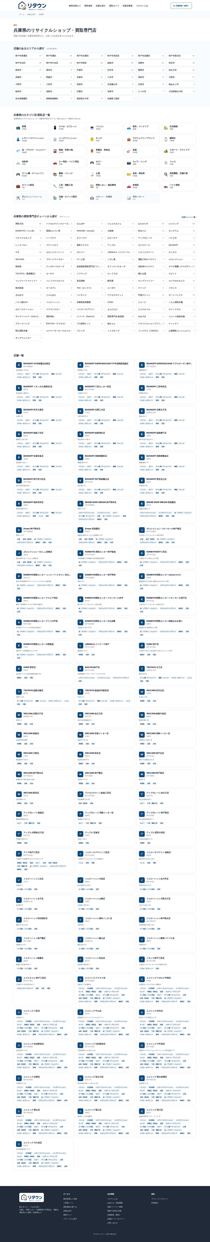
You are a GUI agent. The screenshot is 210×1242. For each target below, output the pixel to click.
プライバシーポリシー (159, 1199)
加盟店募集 (128, 5)
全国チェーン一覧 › (189, 217)
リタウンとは (142, 5)
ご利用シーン (68, 1203)
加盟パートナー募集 (115, 1207)
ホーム (21, 14)
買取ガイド (114, 5)
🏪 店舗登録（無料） (181, 6)
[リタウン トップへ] (32, 5)
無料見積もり (75, 5)
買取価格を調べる (70, 1207)
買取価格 (88, 5)
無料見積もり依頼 (70, 1199)
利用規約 (154, 1203)
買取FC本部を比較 (114, 1211)
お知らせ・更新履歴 (115, 1203)
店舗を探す (101, 5)
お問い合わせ (112, 1223)
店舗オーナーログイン (115, 1219)
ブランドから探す (70, 1219)
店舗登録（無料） (114, 1215)
